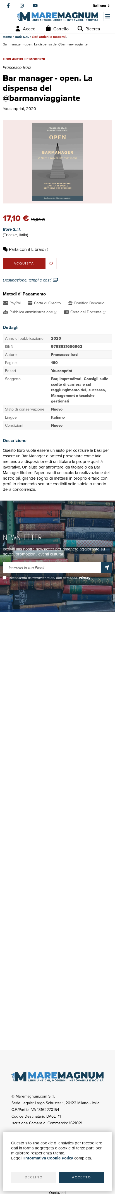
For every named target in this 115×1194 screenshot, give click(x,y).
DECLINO (34, 1177)
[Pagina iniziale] (57, 16)
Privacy (84, 577)
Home (7, 36)
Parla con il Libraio (26, 249)
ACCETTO (81, 1177)
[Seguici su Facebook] (8, 5)
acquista (24, 263)
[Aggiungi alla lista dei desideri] (50, 263)
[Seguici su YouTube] (35, 5)
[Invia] (106, 567)
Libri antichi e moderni (49, 36)
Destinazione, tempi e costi (27, 280)
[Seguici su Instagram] (21, 5)
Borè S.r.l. (22, 36)
